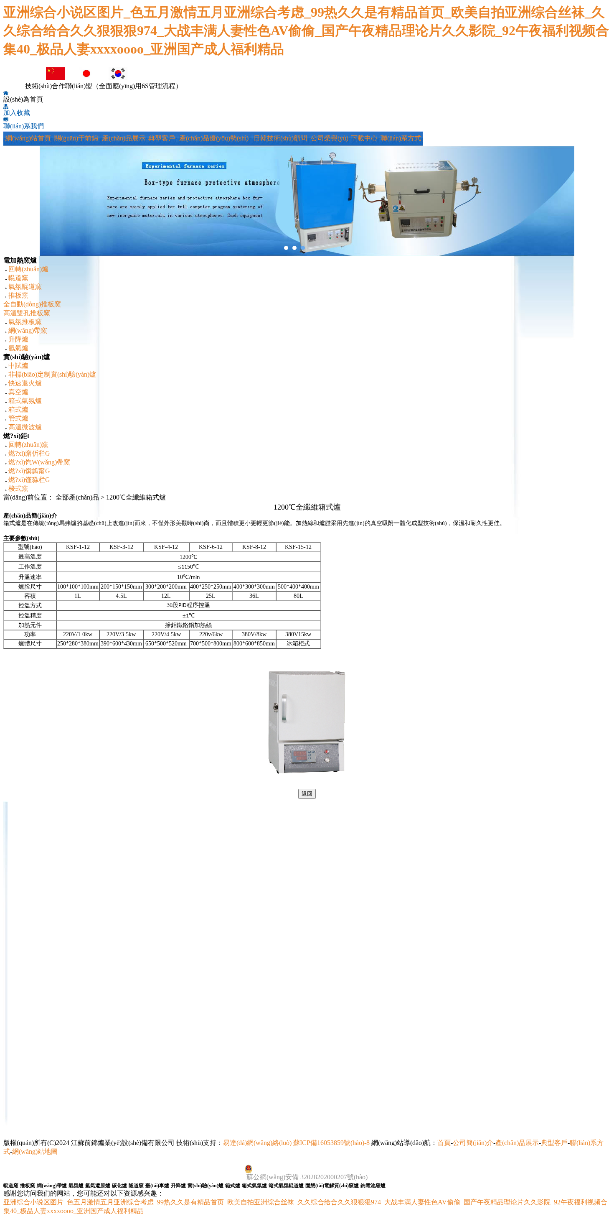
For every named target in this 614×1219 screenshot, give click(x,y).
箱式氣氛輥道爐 (286, 1185)
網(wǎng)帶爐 (52, 1185)
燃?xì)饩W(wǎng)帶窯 (39, 462)
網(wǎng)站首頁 (28, 138)
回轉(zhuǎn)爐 (28, 269)
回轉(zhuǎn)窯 (28, 444)
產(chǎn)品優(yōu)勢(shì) (214, 138)
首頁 (444, 1142)
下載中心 (364, 138)
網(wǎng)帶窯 (27, 330)
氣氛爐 (76, 1185)
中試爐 (18, 365)
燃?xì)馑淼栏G (29, 479)
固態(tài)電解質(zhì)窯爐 (332, 1185)
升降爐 (18, 339)
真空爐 (18, 391)
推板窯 (18, 295)
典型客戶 (161, 138)
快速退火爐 (25, 383)
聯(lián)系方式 (401, 138)
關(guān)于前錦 (76, 138)
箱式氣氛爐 (25, 400)
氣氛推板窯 (25, 321)
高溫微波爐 (25, 427)
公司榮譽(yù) (329, 138)
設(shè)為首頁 (23, 99)
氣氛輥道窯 (25, 286)
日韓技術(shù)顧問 (280, 138)
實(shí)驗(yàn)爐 (205, 1185)
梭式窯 (18, 488)
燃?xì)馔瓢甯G (29, 470)
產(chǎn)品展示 (123, 138)
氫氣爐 (18, 348)
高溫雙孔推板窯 (26, 312)
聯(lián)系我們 (23, 126)
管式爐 (18, 418)
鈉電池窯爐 (373, 1185)
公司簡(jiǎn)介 (473, 1142)
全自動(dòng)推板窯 (32, 304)
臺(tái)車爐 (157, 1185)
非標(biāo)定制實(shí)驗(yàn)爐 (52, 374)
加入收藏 (16, 112)
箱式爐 (18, 409)
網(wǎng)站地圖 (35, 1151)
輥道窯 (18, 277)
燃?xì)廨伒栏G (29, 453)
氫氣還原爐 (97, 1185)
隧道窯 (136, 1185)
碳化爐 (119, 1185)
